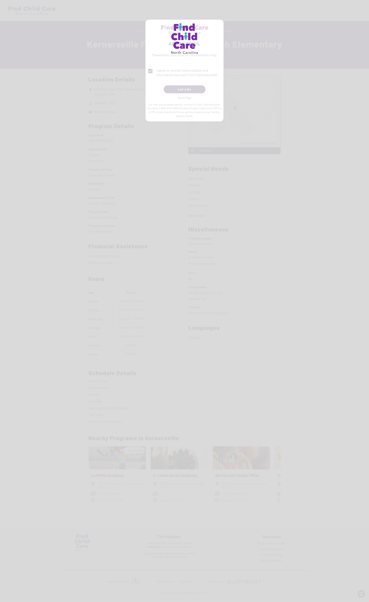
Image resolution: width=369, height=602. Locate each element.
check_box (150, 71)
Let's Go (184, 89)
